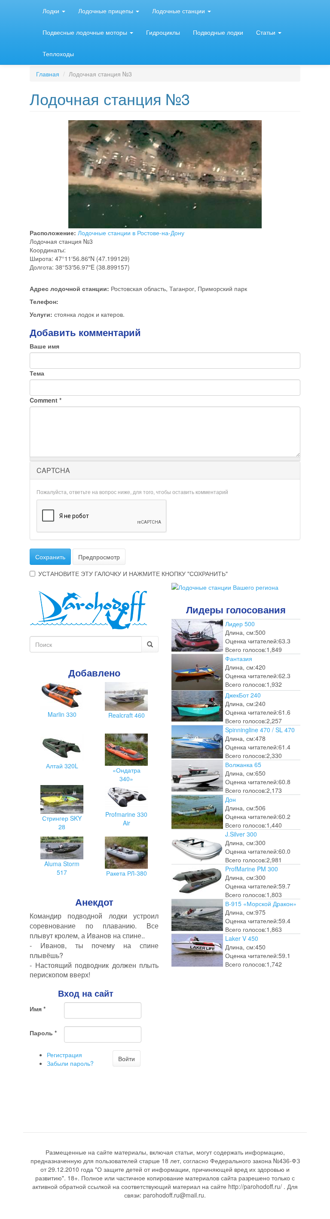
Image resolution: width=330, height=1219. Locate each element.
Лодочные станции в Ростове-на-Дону (131, 232)
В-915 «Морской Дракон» (260, 903)
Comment (45, 400)
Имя (38, 1008)
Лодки (52, 10)
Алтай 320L (62, 765)
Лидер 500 (240, 623)
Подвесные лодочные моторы (86, 32)
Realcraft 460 (126, 715)
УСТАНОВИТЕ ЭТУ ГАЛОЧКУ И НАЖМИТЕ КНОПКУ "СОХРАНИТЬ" (133, 573)
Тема (37, 373)
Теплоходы (58, 53)
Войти (126, 1058)
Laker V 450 (241, 938)
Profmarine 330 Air (126, 818)
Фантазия (238, 658)
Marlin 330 (62, 714)
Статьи (266, 32)
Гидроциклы (163, 32)
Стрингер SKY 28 (62, 822)
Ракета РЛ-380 (126, 873)
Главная (47, 74)
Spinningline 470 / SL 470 (260, 729)
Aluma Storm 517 (61, 867)
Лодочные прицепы (106, 10)
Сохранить (50, 556)
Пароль (43, 1032)
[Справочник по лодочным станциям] (224, 586)
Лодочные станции (179, 10)
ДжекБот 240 (243, 695)
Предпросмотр (99, 556)
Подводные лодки (218, 32)
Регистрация (64, 1054)
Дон (230, 799)
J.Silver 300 (241, 834)
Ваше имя (44, 346)
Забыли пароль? (70, 1063)
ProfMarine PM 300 (251, 868)
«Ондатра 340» (127, 774)
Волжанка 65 (243, 764)
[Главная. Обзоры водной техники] (88, 609)
